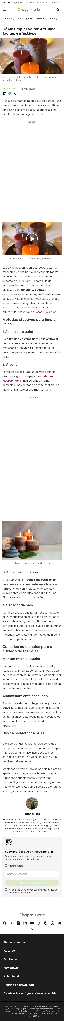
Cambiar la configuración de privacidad (31, 993)
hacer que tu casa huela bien (37, 312)
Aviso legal (11, 976)
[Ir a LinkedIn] (25, 923)
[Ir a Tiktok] (39, 923)
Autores (9, 950)
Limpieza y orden (12, 18)
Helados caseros (39, 2)
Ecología (54, 18)
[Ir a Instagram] (18, 923)
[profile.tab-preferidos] (4, 94)
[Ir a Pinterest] (46, 923)
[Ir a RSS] (32, 930)
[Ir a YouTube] (32, 923)
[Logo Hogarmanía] (32, 915)
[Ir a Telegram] (59, 923)
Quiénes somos (14, 942)
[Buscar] (58, 10)
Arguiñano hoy (20, 2)
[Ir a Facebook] (5, 923)
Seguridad (28, 18)
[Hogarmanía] (30, 9)
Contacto (10, 959)
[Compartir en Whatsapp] (10, 94)
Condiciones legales (31, 889)
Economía (42, 18)
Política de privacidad (19, 985)
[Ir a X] (11, 923)
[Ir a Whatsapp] (52, 923)
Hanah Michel (10, 88)
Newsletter (11, 967)
